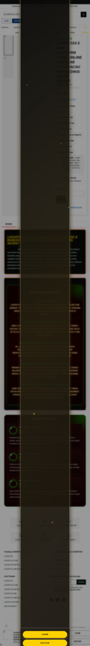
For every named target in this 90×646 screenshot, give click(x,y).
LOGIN (45, 634)
